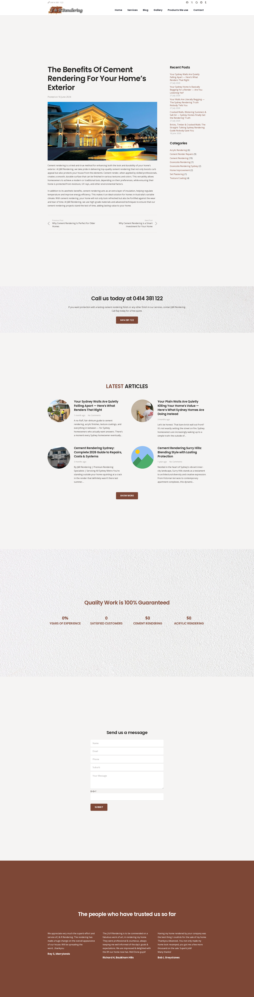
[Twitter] (192, 2)
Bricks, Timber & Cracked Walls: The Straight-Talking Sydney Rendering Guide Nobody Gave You (187, 127)
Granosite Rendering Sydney (184, 166)
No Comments (94, 415)
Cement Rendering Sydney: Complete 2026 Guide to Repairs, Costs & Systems (98, 452)
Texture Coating (178, 178)
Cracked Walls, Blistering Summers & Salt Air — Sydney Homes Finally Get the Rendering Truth (188, 115)
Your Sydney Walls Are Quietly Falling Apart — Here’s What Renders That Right (184, 77)
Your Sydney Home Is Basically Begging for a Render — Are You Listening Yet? (186, 89)
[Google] (197, 2)
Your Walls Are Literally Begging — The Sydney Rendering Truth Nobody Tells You (187, 102)
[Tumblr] (205, 2)
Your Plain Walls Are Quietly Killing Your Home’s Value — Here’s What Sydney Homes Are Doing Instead (181, 407)
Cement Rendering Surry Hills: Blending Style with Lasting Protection (180, 452)
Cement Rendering (179, 158)
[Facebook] (187, 2)
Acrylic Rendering (178, 150)
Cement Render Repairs (181, 154)
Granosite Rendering (180, 162)
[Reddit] (201, 2)
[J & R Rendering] (65, 10)
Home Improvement (180, 170)
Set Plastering (177, 174)
